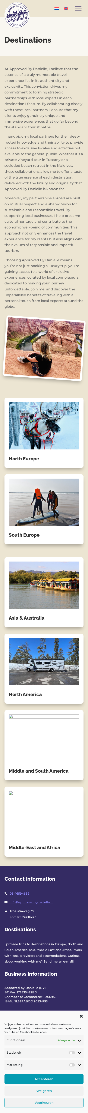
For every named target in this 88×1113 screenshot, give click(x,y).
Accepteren (44, 1079)
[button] (81, 1016)
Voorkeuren (44, 1103)
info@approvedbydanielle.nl (31, 902)
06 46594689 (19, 893)
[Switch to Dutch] (57, 8)
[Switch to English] (66, 8)
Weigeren (44, 1091)
